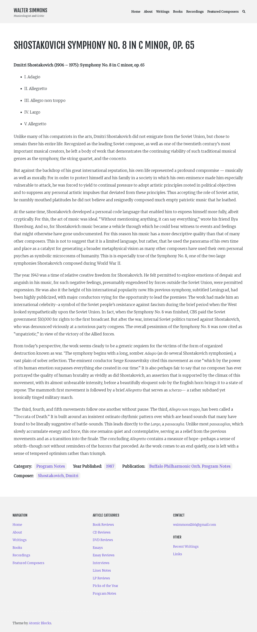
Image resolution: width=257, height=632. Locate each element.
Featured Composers (223, 11)
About (148, 11)
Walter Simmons (30, 10)
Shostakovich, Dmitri (58, 475)
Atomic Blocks (40, 623)
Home (135, 11)
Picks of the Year (105, 586)
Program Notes (50, 466)
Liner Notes (102, 570)
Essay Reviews (103, 555)
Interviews (101, 563)
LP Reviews (101, 578)
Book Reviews (103, 525)
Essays (98, 548)
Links (177, 554)
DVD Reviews (103, 540)
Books (178, 11)
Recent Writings (185, 546)
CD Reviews (101, 532)
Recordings (195, 11)
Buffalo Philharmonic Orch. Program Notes (189, 466)
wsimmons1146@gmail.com (194, 525)
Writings (163, 11)
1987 (110, 466)
